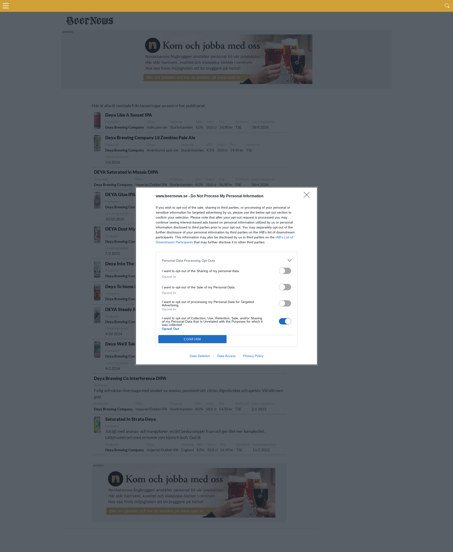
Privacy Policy (253, 356)
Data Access (226, 356)
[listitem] (226, 260)
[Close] (308, 196)
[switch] (285, 271)
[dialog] (226, 276)
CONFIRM (192, 339)
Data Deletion (200, 356)
